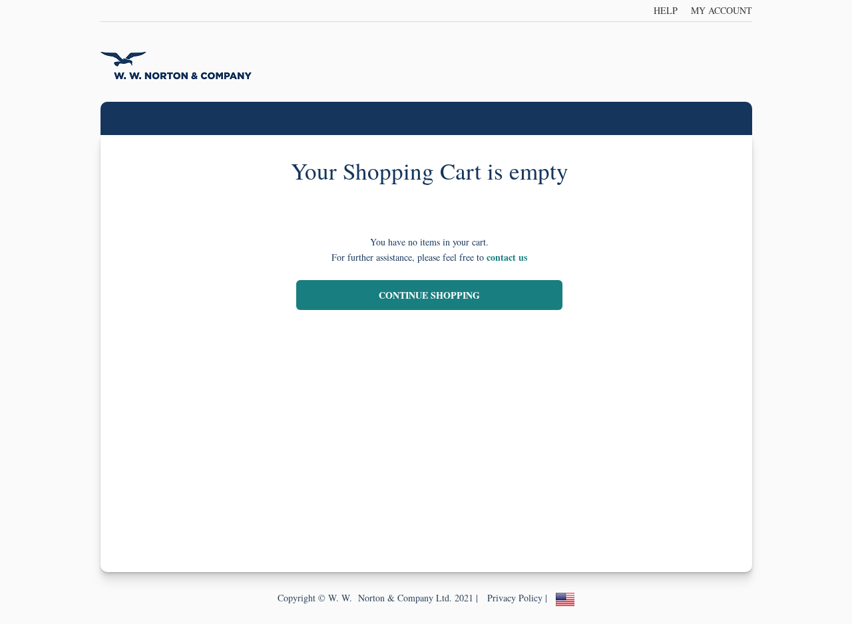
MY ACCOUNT (721, 10)
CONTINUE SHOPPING (429, 295)
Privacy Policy (514, 597)
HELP (666, 10)
